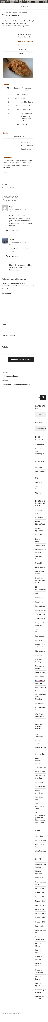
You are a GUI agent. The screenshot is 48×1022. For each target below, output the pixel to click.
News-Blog (39, 482)
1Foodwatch (39, 445)
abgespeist (39, 517)
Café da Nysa (40, 545)
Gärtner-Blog (40, 614)
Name (4, 324)
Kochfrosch (39, 640)
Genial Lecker (40, 619)
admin (24, 12)
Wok (7, 184)
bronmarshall (40, 754)
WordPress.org (40, 851)
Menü (25, 6)
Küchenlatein (40, 651)
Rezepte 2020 (40, 913)
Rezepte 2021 (40, 918)
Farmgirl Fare (40, 771)
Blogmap (38, 467)
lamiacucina (39, 655)
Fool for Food (40, 606)
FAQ (36, 478)
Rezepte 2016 (40, 897)
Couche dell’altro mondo (38, 760)
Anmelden (39, 836)
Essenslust (39, 598)
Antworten (13, 230)
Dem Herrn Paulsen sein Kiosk (40, 580)
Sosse (11, 187)
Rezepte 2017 (40, 901)
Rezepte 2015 (40, 893)
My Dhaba (39, 782)
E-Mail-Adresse (8, 336)
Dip (6, 187)
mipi (11, 207)
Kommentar (7, 293)
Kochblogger (40, 636)
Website (5, 347)
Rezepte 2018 (40, 905)
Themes (38, 493)
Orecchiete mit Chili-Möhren (12, 26)
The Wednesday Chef (39, 806)
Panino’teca (39, 677)
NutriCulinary (40, 672)
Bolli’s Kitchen (40, 535)
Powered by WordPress (10, 1014)
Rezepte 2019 (40, 909)
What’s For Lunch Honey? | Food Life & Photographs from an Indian (40, 817)
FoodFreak (39, 602)
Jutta (11, 240)
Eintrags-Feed (40, 840)
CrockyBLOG (40, 567)
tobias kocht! (40, 703)
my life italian (40, 786)
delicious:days (40, 767)
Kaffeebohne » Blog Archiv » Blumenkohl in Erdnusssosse (20, 267)
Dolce (37, 594)
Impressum (39, 878)
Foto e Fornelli (40, 610)
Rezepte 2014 (40, 888)
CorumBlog (39, 563)
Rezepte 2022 (40, 922)
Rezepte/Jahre (40, 926)
